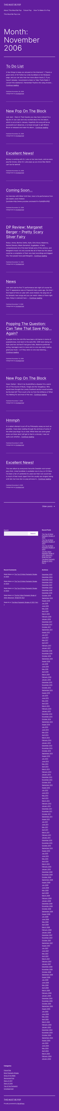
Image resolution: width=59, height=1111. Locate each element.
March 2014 (46, 737)
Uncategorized (19, 93)
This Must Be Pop (12, 4)
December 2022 (47, 582)
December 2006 (47, 967)
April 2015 (45, 703)
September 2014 (47, 722)
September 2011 (47, 817)
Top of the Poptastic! (11, 1086)
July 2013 (45, 759)
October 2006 (46, 972)
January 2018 (46, 619)
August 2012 (46, 788)
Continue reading (12, 85)
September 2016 (47, 659)
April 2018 (45, 611)
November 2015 (47, 685)
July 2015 (45, 695)
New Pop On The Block (26, 111)
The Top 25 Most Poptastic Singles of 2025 (48, 536)
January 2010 (46, 869)
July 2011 (45, 822)
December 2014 (47, 714)
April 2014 (45, 735)
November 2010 (47, 843)
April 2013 (45, 766)
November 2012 (47, 780)
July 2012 (45, 790)
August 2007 (46, 945)
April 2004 (45, 1051)
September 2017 (47, 630)
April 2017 (45, 643)
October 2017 (46, 627)
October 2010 (46, 845)
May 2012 (45, 795)
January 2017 (46, 648)
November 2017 (47, 624)
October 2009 (46, 877)
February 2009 (46, 898)
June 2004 (45, 1046)
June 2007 (45, 951)
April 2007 (45, 956)
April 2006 (45, 988)
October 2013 (46, 751)
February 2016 (46, 677)
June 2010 (45, 856)
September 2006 (47, 974)
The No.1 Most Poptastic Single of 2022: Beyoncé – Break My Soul (48, 554)
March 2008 (46, 927)
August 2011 (46, 819)
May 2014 (45, 732)
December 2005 (47, 998)
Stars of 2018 (8, 1083)
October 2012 (46, 782)
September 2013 (47, 753)
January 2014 (46, 743)
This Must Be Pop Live (12, 14)
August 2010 (46, 851)
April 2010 (45, 861)
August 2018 (46, 601)
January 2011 (46, 838)
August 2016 (46, 661)
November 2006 (47, 969)
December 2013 (47, 745)
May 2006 (45, 985)
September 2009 (47, 880)
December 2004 (47, 1030)
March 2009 (46, 895)
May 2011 (45, 827)
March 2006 (46, 990)
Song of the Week (9, 1075)
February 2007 (46, 961)
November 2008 (47, 906)
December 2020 (47, 587)
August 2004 (46, 1040)
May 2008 (45, 922)
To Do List (15, 66)
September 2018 (47, 598)
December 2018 (47, 593)
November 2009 (47, 874)
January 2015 (46, 711)
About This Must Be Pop (13, 10)
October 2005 (46, 1003)
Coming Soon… (19, 190)
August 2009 (46, 882)
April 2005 (45, 1019)
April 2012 (45, 798)
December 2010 (47, 840)
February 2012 (46, 803)
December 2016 (47, 651)
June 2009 (45, 888)
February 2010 (46, 866)
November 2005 (47, 1001)
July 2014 (45, 727)
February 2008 (46, 930)
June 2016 (45, 666)
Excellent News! (20, 153)
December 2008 (47, 903)
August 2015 (46, 693)
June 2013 (45, 761)
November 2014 (47, 716)
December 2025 (47, 574)
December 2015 (47, 682)
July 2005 (45, 1011)
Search (6, 530)
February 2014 (46, 740)
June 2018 (45, 606)
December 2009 (47, 872)
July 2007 (45, 948)
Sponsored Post (9, 1078)
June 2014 (45, 730)
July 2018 (45, 603)
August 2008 (46, 914)
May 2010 (45, 859)
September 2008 (47, 911)
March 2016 (46, 674)
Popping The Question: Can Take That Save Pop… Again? (29, 328)
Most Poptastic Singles (11, 1073)
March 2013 (46, 769)
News (11, 281)
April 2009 (45, 893)
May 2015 (45, 701)
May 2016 (45, 669)
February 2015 (46, 709)
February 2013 (46, 772)
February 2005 (46, 1025)
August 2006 (46, 977)
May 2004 (45, 1048)
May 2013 (45, 764)
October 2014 (46, 719)
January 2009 (46, 901)
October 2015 (46, 688)
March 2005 (46, 1022)
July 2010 (45, 853)
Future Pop (27, 10)
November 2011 (47, 811)
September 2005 (47, 1006)
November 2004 (47, 1032)
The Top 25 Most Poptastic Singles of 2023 (48, 547)
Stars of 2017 (8, 1081)
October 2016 (46, 656)
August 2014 (46, 724)
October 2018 (46, 595)
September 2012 (47, 785)
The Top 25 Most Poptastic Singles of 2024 (48, 541)
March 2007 (46, 959)
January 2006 (46, 996)
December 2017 (47, 622)
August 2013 (46, 756)
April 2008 (45, 924)
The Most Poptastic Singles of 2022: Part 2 (48, 561)
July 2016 (45, 664)
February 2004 (47, 1056)
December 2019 (47, 590)
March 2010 (46, 864)
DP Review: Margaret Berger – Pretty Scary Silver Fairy (24, 232)
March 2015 (46, 706)
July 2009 (45, 885)
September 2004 (47, 1038)
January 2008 (46, 932)
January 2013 (46, 774)
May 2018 (45, 608)
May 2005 (45, 1017)
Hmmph (13, 420)
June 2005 (45, 1014)
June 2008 (45, 919)
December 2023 (47, 580)
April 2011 (45, 830)
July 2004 (45, 1043)
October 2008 (46, 909)
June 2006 (45, 982)
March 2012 (46, 801)
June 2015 (45, 698)
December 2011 (47, 809)
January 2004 (46, 1059)
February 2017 (46, 645)
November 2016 (47, 653)
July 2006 (45, 980)
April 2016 (45, 672)
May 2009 (45, 890)
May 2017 (45, 640)
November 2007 (47, 938)
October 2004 (46, 1035)
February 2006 (46, 993)
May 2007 (45, 953)
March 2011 (45, 832)
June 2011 (45, 824)
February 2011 (46, 835)
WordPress (20, 1103)
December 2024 (47, 577)
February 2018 (46, 616)
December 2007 (47, 935)
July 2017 (45, 635)
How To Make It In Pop (42, 10)
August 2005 (46, 1009)
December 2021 (47, 585)
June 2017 (45, 637)
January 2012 (46, 806)
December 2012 (47, 777)
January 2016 (46, 680)
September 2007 (47, 943)
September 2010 (47, 848)
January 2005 (46, 1027)
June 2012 (45, 793)
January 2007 (46, 964)
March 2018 (46, 614)
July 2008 (45, 917)
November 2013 (47, 748)
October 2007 (46, 940)
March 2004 (46, 1053)
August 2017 (46, 632)
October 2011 (46, 814)
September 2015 (47, 690)
